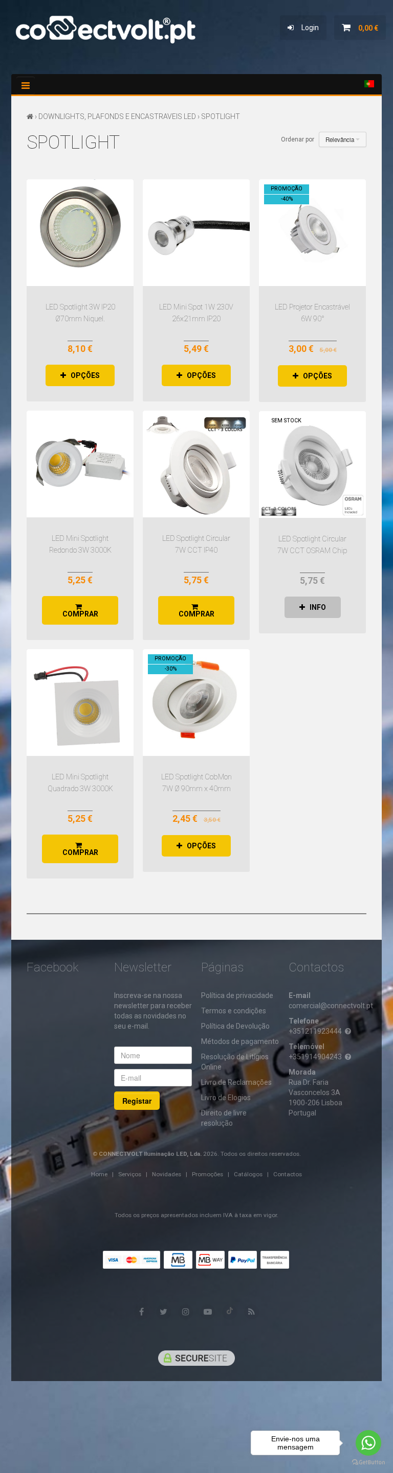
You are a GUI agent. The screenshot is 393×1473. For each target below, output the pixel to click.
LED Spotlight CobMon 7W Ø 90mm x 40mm (196, 702)
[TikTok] (229, 1312)
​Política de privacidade (237, 995)
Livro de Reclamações (236, 1082)
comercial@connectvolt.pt (331, 1006)
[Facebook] (141, 1312)
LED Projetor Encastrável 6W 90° (312, 232)
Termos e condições (233, 1011)
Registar (136, 1101)
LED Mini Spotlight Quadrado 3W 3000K (80, 702)
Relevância (340, 139)
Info (315, 607)
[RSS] (251, 1311)
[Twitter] (163, 1312)
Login (306, 27)
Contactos (287, 1174)
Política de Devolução (235, 1026)
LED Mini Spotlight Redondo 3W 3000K (80, 464)
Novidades (166, 1174)
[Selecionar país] (369, 84)
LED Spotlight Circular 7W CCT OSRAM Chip (312, 464)
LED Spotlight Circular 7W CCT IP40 (196, 464)
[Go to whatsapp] (368, 1443)
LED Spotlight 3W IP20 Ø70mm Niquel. (80, 232)
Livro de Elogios (226, 1098)
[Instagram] (185, 1312)
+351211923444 (315, 1031)
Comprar (80, 610)
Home (99, 1174)
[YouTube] (207, 1312)
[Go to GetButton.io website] (368, 1462)
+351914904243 (315, 1057)
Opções (83, 375)
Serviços (129, 1174)
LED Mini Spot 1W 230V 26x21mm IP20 (196, 232)
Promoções (207, 1174)
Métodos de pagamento (240, 1041)
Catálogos (248, 1174)
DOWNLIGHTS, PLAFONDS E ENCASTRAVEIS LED (117, 116)
